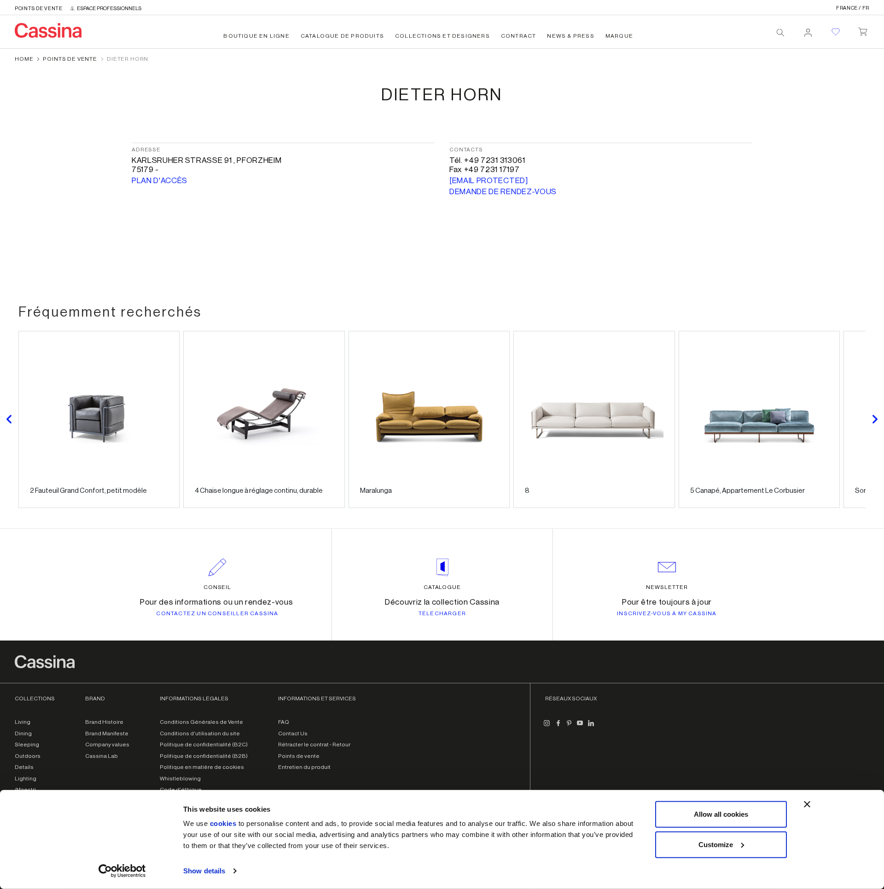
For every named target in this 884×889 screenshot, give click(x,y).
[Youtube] (580, 726)
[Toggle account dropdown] (808, 30)
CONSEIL (218, 587)
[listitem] (99, 419)
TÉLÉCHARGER (442, 613)
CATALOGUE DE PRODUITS (342, 36)
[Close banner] (807, 804)
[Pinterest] (569, 726)
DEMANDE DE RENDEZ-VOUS (503, 192)
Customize (715, 844)
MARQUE (619, 36)
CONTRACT (518, 36)
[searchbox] (780, 32)
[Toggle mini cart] (862, 30)
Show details (204, 871)
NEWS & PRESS (570, 36)
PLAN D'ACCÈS (159, 181)
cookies (223, 823)
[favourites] (835, 31)
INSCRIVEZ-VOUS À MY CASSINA (666, 613)
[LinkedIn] (591, 726)
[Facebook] (558, 726)
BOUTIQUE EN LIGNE (256, 36)
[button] (9, 419)
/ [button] (852, 8)
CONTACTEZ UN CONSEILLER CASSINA (217, 613)
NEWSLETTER (667, 587)
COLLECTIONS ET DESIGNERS (442, 36)
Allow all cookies (721, 814)
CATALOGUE (442, 587)
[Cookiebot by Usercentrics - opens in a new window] (122, 871)
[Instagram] (546, 726)
